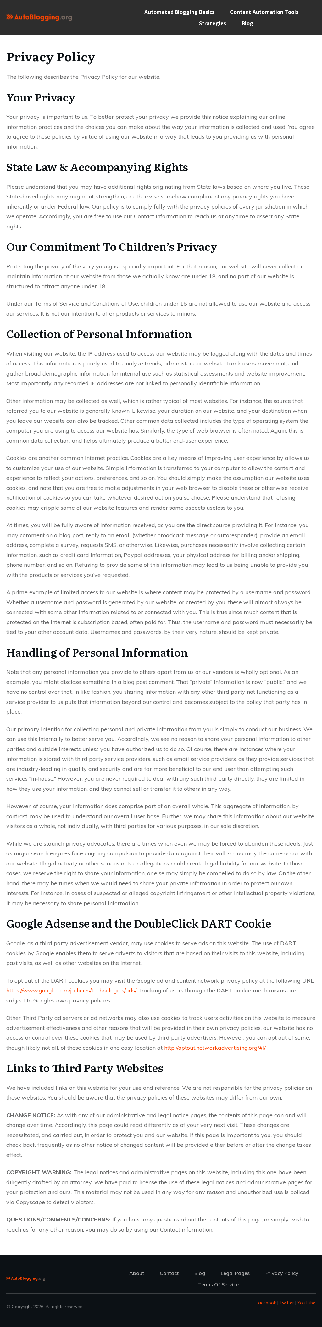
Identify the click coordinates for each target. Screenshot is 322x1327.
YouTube (306, 1303)
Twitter (287, 1303)
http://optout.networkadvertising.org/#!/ (215, 1047)
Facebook (266, 1303)
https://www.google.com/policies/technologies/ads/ (71, 990)
